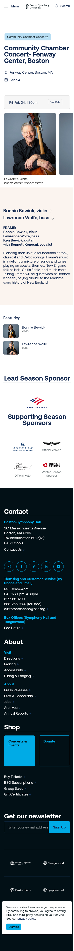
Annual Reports (16, 713)
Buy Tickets (13, 777)
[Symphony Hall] (53, 890)
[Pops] (20, 890)
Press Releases (16, 690)
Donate (49, 741)
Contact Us (13, 549)
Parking (10, 664)
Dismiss (14, 927)
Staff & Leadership (18, 696)
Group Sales (13, 788)
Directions (12, 658)
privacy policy (26, 918)
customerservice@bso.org (24, 609)
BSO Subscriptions (18, 782)
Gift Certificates (16, 794)
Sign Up (59, 827)
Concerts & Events (17, 743)
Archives (10, 708)
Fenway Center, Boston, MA (31, 72)
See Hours (12, 628)
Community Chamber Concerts (27, 37)
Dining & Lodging (17, 676)
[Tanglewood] (53, 863)
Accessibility (13, 670)
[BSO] (20, 863)
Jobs (7, 702)
